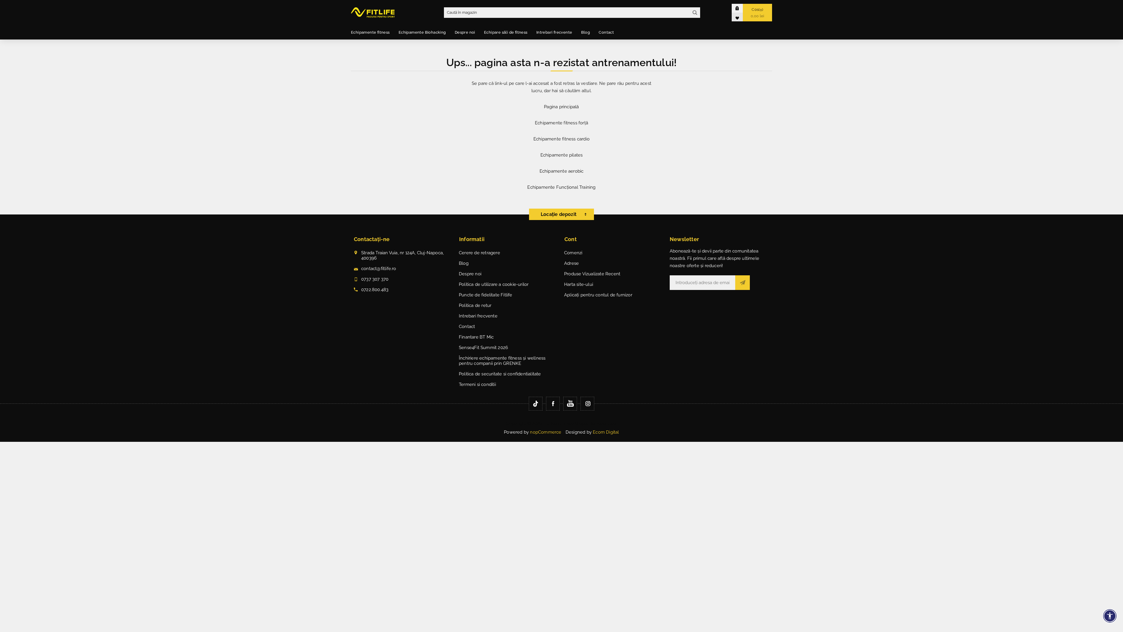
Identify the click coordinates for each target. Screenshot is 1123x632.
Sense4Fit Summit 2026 (483, 347)
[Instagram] (587, 404)
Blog (464, 263)
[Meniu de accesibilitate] (1110, 616)
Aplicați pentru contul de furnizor (598, 295)
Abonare (742, 282)
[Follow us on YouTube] (570, 404)
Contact (467, 326)
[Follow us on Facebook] (553, 404)
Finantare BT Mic (476, 337)
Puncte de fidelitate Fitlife (485, 295)
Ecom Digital (606, 432)
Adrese (571, 263)
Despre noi (470, 273)
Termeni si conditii (477, 384)
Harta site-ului (578, 284)
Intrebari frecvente (478, 316)
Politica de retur (475, 305)
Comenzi (573, 252)
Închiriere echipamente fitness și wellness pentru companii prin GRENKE (502, 361)
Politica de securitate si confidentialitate (500, 374)
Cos (757, 12)
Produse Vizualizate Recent (592, 273)
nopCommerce (545, 432)
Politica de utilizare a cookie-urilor (493, 284)
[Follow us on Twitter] (535, 404)
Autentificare (741, 8)
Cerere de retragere (479, 252)
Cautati (695, 12)
